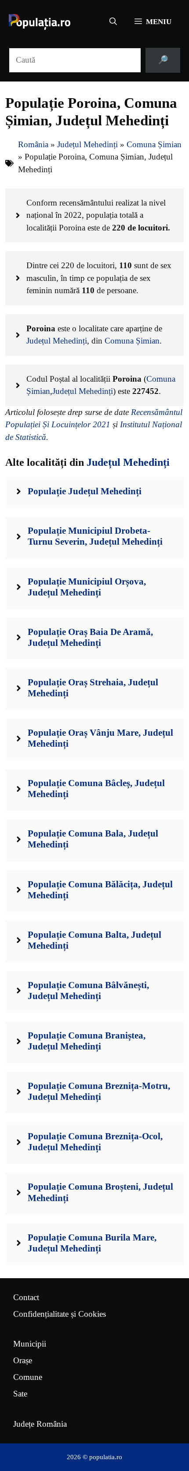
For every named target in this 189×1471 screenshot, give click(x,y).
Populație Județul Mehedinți (85, 491)
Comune (27, 1377)
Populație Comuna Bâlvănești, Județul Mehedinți (88, 990)
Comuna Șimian (154, 144)
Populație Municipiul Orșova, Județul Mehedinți (87, 587)
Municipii (29, 1343)
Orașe (22, 1360)
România (33, 144)
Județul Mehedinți (87, 144)
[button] (113, 22)
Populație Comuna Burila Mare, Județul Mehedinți (92, 1243)
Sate (20, 1393)
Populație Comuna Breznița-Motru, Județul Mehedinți (99, 1091)
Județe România (40, 1423)
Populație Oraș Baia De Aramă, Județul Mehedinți (90, 637)
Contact (26, 1297)
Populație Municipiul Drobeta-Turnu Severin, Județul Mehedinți (95, 536)
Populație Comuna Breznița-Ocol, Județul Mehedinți (95, 1141)
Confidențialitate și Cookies (59, 1314)
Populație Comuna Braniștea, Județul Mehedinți (86, 1041)
